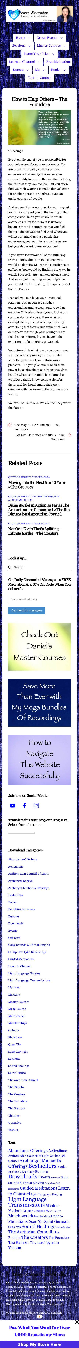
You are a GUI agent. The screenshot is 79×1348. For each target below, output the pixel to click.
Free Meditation (58, 61)
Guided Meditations (21, 959)
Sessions (19, 45)
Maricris (14, 994)
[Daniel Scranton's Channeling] (39, 20)
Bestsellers (15, 895)
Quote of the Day (19, 477)
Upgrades (14, 1122)
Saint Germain (18, 1051)
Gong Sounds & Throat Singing (29, 945)
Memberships (17, 1023)
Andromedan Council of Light (28, 873)
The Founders (17, 1101)
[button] (40, 1331)
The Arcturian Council (23, 1080)
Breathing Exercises (21, 909)
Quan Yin (14, 1044)
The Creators (41, 477)
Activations (16, 866)
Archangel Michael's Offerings (28, 888)
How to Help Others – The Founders (39, 102)
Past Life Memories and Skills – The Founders (40, 437)
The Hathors (16, 1108)
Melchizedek (16, 1016)
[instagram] (37, 805)
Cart (31, 78)
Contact (45, 78)
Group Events (47, 37)
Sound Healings (19, 1066)
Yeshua (13, 1130)
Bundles (13, 916)
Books (55, 70)
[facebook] (25, 805)
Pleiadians (15, 1037)
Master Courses (49, 45)
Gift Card (14, 938)
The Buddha (16, 1087)
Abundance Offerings (22, 859)
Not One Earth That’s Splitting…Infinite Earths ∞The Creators (35, 531)
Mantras (13, 987)
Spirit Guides (17, 1073)
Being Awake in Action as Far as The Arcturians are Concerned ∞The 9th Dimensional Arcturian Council (39, 509)
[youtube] (13, 805)
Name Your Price (36, 54)
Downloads (16, 923)
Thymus (14, 1115)
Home (20, 37)
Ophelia (13, 1030)
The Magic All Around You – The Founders (36, 427)
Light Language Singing (24, 973)
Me (37, 70)
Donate (18, 70)
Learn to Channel (22, 61)
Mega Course (17, 1009)
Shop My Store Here (39, 1344)
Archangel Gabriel (20, 881)
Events (12, 930)
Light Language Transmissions (29, 980)
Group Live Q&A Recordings (27, 952)
